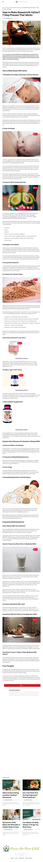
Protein (4, 305)
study (10, 174)
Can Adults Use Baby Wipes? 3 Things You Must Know (31, 824)
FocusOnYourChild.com (8, 18)
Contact (12, 858)
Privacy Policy (21, 858)
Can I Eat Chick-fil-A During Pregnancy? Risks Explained (30, 795)
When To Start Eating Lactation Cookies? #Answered (10, 795)
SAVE (36, 80)
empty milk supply (25, 448)
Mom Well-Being (16, 7)
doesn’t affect (11, 451)
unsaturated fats (13, 216)
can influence (33, 451)
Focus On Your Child (6, 7)
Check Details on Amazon (21, 429)
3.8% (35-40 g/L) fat (7, 530)
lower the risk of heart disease (19, 218)
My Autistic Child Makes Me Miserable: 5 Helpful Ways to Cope (11, 824)
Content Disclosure (28, 858)
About (16, 858)
